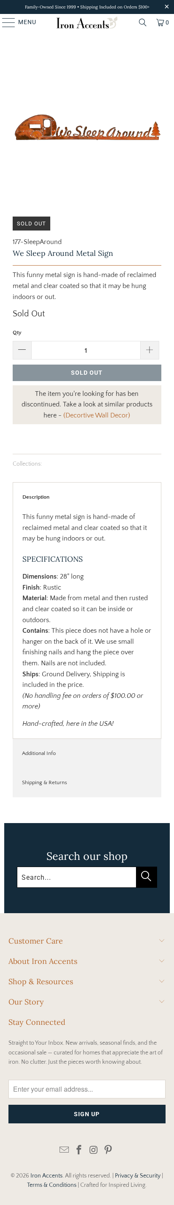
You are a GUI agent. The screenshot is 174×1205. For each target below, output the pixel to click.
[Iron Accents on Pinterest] (108, 1150)
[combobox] (87, 877)
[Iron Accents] (87, 22)
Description (35, 497)
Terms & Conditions (51, 1185)
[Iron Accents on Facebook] (79, 1150)
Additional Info (39, 753)
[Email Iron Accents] (64, 1150)
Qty (17, 332)
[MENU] (4, 22)
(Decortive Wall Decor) (96, 415)
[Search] (143, 22)
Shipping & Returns (44, 782)
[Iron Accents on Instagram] (93, 1150)
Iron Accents (46, 1175)
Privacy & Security (137, 1175)
